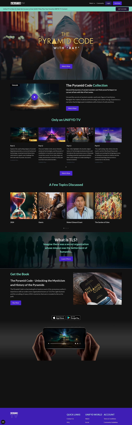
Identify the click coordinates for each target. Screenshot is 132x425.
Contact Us (70, 419)
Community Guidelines (111, 422)
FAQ (68, 422)
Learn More (66, 259)
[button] (125, 206)
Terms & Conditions (110, 419)
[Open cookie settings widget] (3, 422)
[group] (23, 134)
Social (87, 422)
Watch (91, 3)
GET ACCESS (122, 9)
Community (100, 3)
